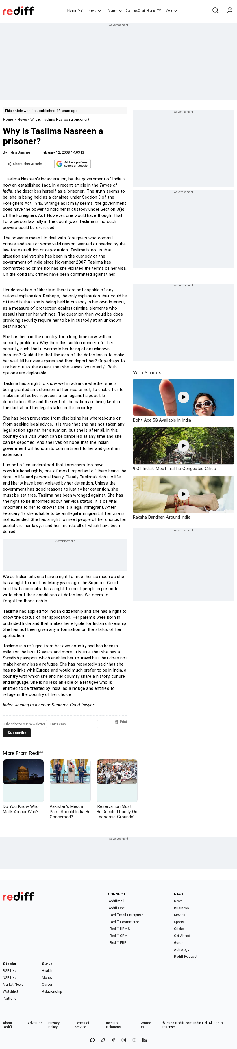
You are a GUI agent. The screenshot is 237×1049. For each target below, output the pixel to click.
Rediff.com (183, 1023)
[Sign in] (229, 10)
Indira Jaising (19, 152)
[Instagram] (123, 1040)
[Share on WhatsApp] (92, 1040)
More (168, 10)
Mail (81, 10)
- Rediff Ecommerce (123, 922)
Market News (13, 985)
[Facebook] (113, 1040)
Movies (180, 915)
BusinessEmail (135, 10)
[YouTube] (134, 1040)
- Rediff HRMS (118, 929)
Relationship (52, 992)
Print (123, 722)
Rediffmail (116, 901)
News (92, 10)
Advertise (34, 1023)
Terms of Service (82, 1025)
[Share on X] (103, 1040)
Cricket (179, 929)
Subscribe (17, 733)
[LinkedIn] (144, 1040)
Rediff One (116, 908)
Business (181, 908)
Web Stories (147, 373)
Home (71, 10)
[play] (183, 397)
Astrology (182, 950)
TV (159, 10)
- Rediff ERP (117, 943)
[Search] (215, 10)
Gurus (151, 10)
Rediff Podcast (185, 957)
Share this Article (27, 164)
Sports (179, 922)
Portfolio (9, 998)
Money (112, 10)
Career (47, 985)
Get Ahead (182, 936)
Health (47, 971)
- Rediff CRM (117, 936)
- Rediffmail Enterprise (125, 915)
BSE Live (9, 971)
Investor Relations (113, 1025)
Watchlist (10, 992)
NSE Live (9, 978)
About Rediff (7, 1025)
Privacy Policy (54, 1025)
